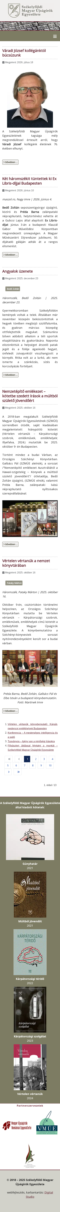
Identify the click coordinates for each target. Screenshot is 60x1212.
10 (50, 765)
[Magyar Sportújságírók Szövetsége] (30, 1155)
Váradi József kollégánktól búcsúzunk (24, 53)
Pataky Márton (14, 583)
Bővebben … (11, 162)
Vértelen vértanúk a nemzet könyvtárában (26, 563)
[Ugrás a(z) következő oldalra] (8, 772)
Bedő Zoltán (13, 288)
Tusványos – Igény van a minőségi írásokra (31, 741)
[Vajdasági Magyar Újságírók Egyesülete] (47, 1122)
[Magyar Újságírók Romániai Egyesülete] (17, 1125)
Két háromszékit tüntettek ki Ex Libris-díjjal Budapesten (29, 181)
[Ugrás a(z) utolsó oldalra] (18, 772)
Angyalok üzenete (17, 271)
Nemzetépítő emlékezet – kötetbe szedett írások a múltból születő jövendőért (30, 396)
